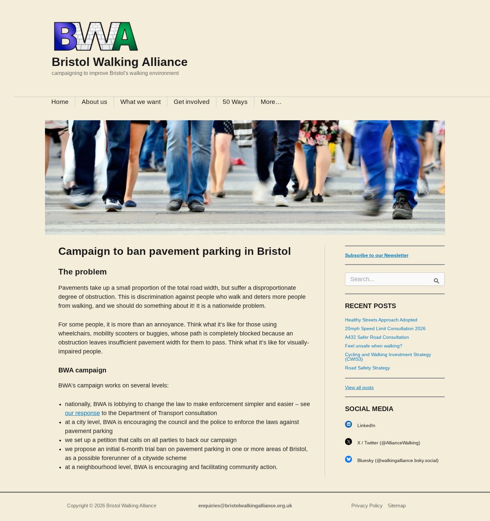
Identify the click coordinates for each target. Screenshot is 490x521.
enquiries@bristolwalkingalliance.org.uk (245, 505)
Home (60, 101)
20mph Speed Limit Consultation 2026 (385, 328)
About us (94, 101)
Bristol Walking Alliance (120, 62)
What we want (140, 101)
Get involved (192, 101)
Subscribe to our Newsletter (376, 255)
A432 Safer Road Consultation (377, 337)
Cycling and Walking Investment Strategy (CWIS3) (388, 357)
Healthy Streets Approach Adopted (381, 319)
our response (82, 413)
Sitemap (397, 505)
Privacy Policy (367, 505)
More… (271, 101)
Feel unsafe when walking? (373, 345)
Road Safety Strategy (367, 367)
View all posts (359, 387)
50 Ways (235, 101)
